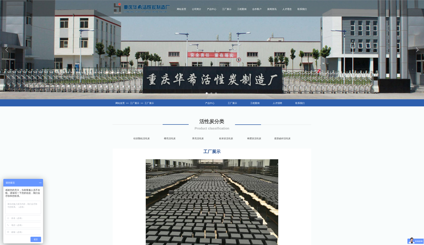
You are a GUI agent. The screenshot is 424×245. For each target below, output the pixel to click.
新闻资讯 (272, 9)
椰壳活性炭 (170, 138)
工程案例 (241, 9)
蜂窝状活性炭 (254, 138)
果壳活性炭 (198, 138)
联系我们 (302, 9)
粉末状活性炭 (226, 138)
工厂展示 (134, 103)
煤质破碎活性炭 (282, 138)
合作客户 (257, 9)
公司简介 (196, 9)
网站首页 (120, 103)
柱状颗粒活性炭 (141, 138)
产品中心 (211, 9)
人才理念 (287, 9)
